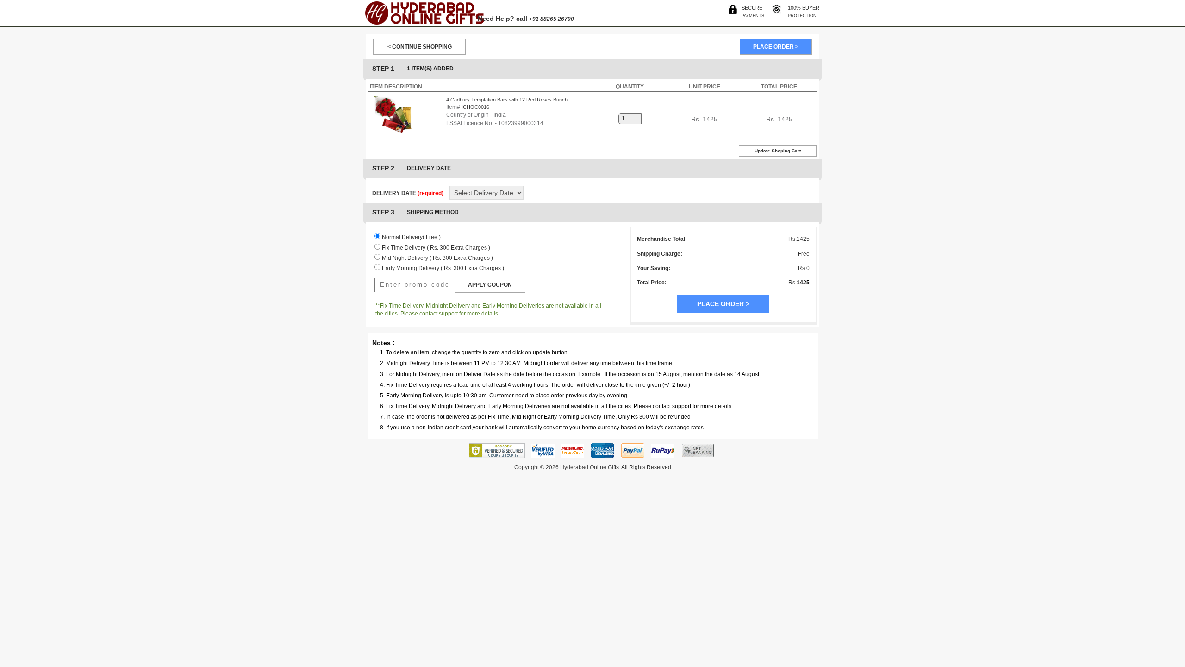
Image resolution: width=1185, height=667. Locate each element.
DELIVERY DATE (407, 193)
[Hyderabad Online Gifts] (424, 12)
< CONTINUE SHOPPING (419, 47)
